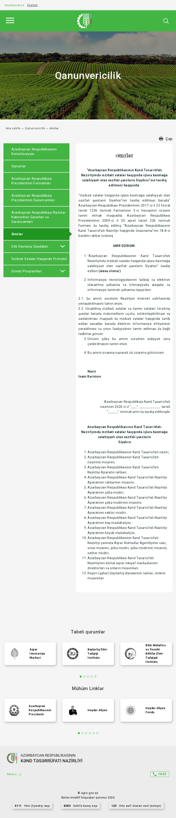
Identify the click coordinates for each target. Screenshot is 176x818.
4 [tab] (92, 676)
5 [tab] (95, 676)
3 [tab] (88, 676)
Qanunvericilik (35, 128)
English (32, 5)
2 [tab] (84, 676)
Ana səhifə (13, 128)
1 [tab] (81, 676)
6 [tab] (97, 733)
